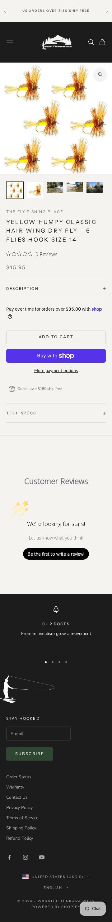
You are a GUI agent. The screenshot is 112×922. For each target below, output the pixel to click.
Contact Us (17, 797)
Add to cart (56, 337)
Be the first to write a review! (56, 554)
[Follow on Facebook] (9, 857)
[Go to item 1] (15, 190)
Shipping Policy (21, 828)
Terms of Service (22, 818)
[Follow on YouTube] (42, 857)
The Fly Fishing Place (34, 211)
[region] (56, 628)
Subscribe (29, 754)
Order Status (18, 777)
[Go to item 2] (35, 190)
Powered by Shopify (56, 907)
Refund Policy (19, 838)
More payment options (56, 371)
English (53, 887)
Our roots (55, 624)
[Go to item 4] (74, 187)
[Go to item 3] (54, 187)
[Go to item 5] (94, 187)
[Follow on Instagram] (25, 857)
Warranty (15, 787)
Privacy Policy (19, 808)
